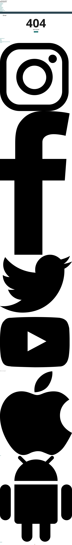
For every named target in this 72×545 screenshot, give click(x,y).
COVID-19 (1, 11)
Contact (1, 42)
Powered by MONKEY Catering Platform (29, 544)
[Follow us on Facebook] (36, 182)
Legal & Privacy (5, 543)
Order (1, 6)
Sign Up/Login (2, 9)
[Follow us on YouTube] (36, 342)
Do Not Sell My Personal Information (5, 41)
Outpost (1, 4)
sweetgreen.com (2, 38)
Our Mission (1, 3)
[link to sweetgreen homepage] (36, 1)
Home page (36, 31)
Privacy (1, 40)
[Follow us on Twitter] (36, 284)
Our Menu (1, 2)
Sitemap (9, 543)
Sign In (1, 5)
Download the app (2, 10)
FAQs (0, 39)
